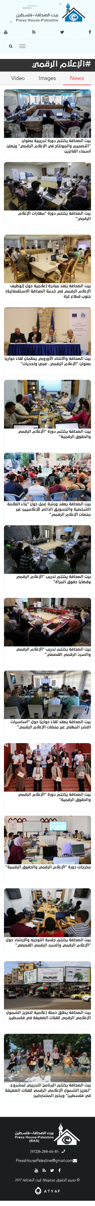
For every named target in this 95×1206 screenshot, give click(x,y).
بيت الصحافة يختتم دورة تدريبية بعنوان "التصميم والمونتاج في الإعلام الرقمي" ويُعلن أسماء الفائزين (49, 146)
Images (47, 78)
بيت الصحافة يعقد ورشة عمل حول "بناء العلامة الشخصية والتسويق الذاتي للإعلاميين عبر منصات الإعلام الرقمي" (49, 509)
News (77, 78)
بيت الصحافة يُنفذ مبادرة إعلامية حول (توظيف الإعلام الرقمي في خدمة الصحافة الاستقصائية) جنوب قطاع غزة (48, 291)
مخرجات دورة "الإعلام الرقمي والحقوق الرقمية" (48, 867)
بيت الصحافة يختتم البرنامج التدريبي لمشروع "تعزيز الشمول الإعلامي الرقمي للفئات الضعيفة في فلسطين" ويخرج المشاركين (48, 1090)
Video (18, 78)
